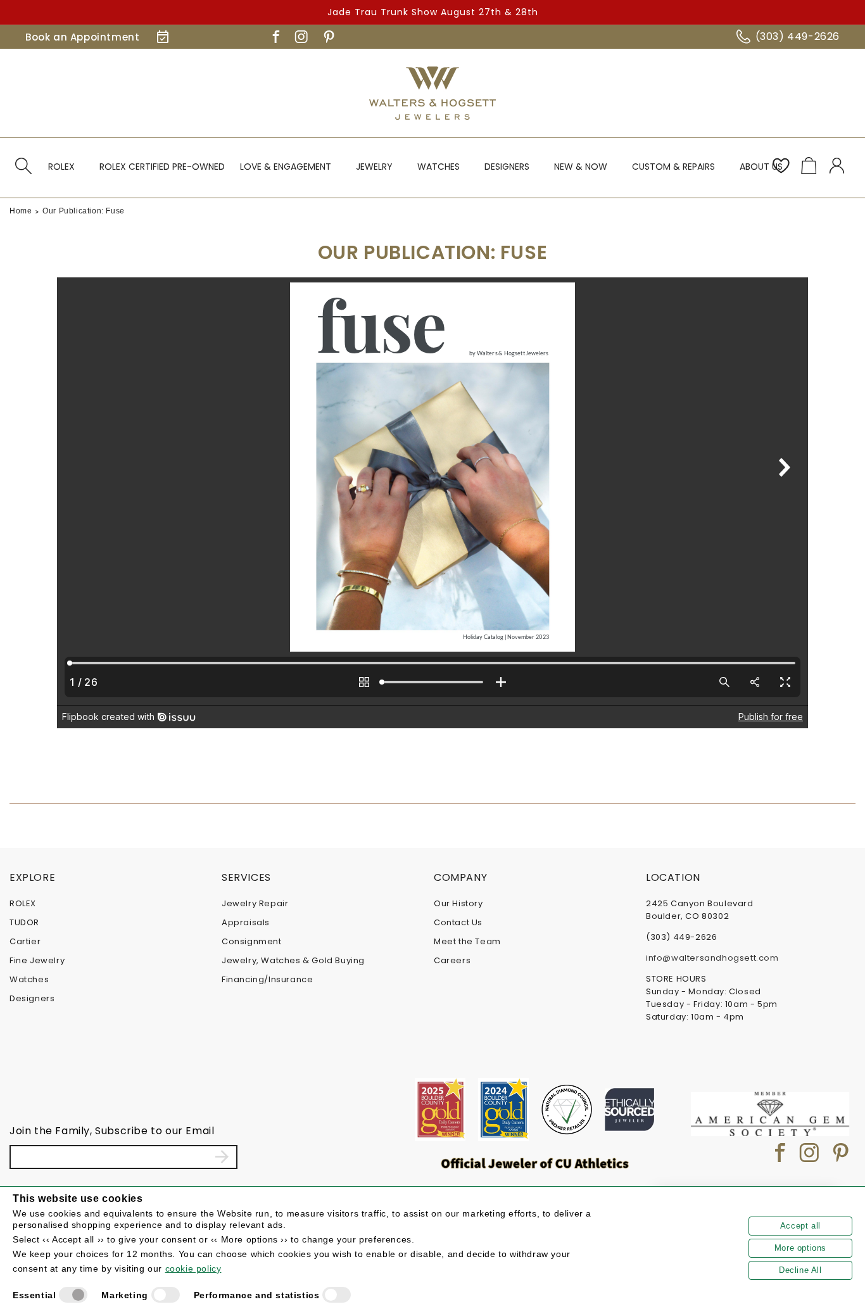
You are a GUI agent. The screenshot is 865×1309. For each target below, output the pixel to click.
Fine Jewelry (37, 960)
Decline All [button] (800, 1270)
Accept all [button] (800, 1225)
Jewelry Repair (255, 903)
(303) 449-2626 (797, 36)
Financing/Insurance (267, 979)
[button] (23, 166)
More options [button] (800, 1248)
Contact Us (458, 922)
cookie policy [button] (193, 1268)
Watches (29, 979)
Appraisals (246, 922)
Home (20, 210)
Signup (222, 1157)
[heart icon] (781, 166)
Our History (458, 903)
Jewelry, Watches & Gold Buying (293, 960)
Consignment (252, 941)
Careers (452, 960)
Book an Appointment (82, 37)
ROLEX (22, 903)
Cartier (25, 941)
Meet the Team (467, 941)
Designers (31, 998)
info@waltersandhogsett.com (712, 958)
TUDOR (24, 922)
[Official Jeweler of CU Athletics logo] (535, 1163)
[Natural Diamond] (566, 1109)
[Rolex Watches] (802, 93)
